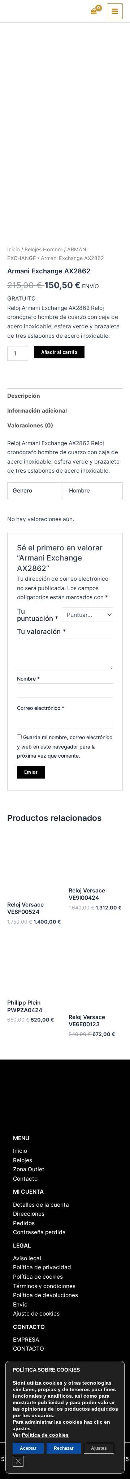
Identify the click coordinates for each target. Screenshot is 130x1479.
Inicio (13, 249)
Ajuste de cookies (36, 1313)
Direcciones (28, 1213)
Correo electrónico (40, 708)
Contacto (25, 1178)
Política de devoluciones (45, 1295)
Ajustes (99, 1448)
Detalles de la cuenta (41, 1204)
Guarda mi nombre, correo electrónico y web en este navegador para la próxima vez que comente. (64, 746)
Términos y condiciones (44, 1286)
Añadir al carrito (59, 352)
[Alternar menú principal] (115, 11)
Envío (20, 1304)
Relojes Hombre (43, 249)
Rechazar (64, 1448)
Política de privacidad (42, 1267)
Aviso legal (27, 1258)
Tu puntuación (37, 615)
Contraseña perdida (39, 1232)
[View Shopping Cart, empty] (94, 11)
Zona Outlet (28, 1169)
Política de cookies (38, 1276)
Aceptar (28, 1448)
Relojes (22, 1160)
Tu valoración (41, 631)
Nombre (28, 678)
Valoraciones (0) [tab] (30, 425)
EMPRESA (26, 1339)
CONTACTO (28, 1348)
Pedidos (24, 1223)
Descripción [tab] (23, 395)
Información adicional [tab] (37, 410)
